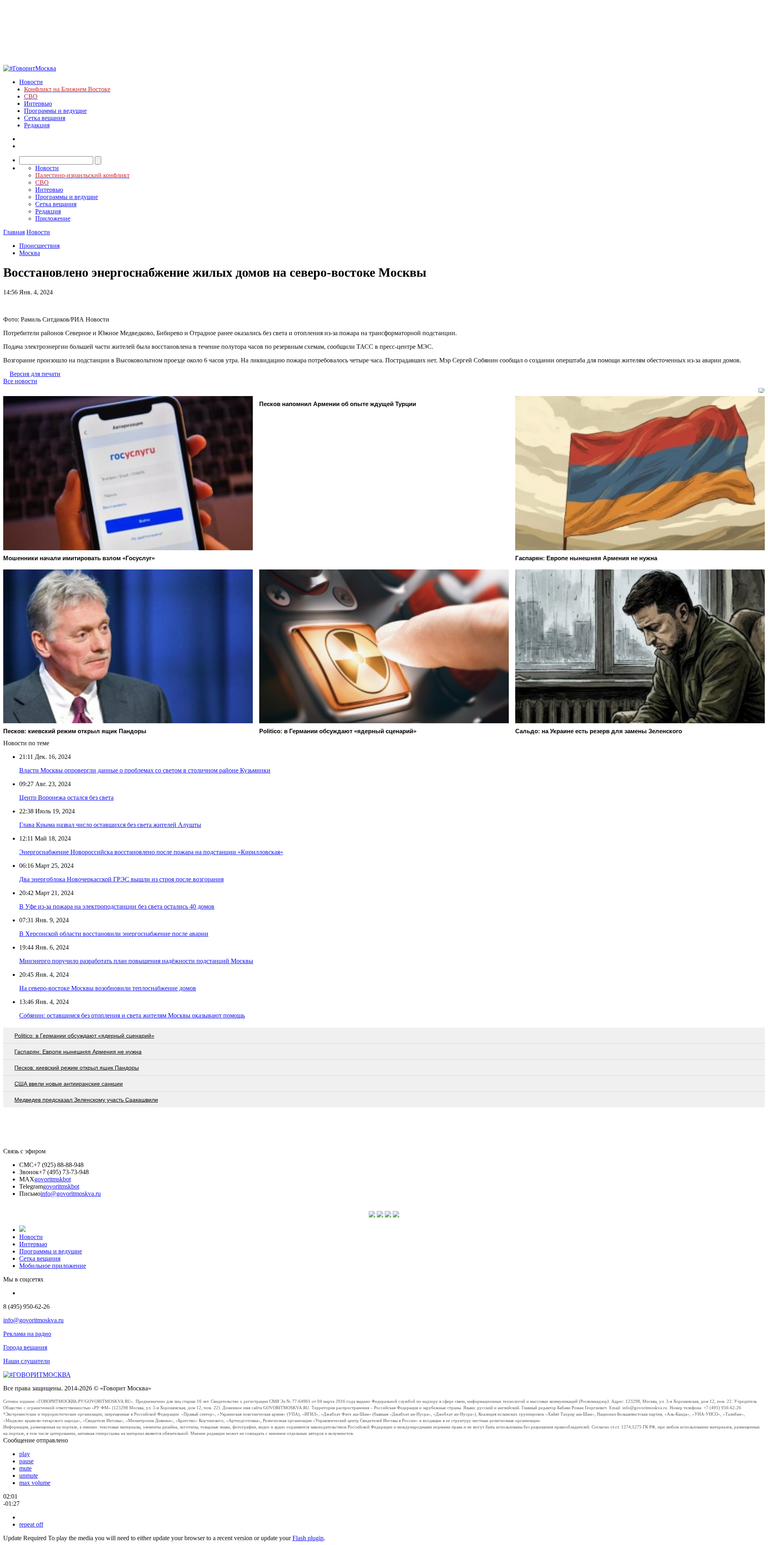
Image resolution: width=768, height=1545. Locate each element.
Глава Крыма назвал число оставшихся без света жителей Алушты (110, 824)
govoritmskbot (52, 1179)
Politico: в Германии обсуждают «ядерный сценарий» (84, 1035)
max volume (34, 1482)
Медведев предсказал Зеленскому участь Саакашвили (86, 1099)
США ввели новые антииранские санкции (68, 1083)
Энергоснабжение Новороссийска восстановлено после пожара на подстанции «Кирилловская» (151, 852)
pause (26, 1461)
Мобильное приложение (52, 1265)
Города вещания (25, 1347)
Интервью (38, 103)
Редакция (37, 125)
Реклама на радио (27, 1333)
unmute (28, 1475)
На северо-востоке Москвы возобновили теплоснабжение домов (107, 988)
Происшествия (39, 245)
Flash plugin (308, 1538)
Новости (31, 81)
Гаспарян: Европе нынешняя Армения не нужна (78, 1051)
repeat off (31, 1524)
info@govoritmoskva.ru (70, 1193)
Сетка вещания (44, 118)
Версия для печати (35, 373)
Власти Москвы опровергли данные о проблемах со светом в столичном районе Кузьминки (144, 770)
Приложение (52, 218)
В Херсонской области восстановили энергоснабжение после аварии (113, 933)
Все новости (20, 381)
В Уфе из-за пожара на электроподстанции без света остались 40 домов (116, 906)
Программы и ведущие (55, 110)
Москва (29, 252)
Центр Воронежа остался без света (66, 797)
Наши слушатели (26, 1361)
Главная (14, 232)
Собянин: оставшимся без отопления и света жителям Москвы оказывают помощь (132, 1015)
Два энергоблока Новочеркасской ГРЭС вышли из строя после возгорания (121, 879)
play (24, 1453)
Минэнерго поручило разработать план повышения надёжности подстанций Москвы (136, 961)
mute (25, 1468)
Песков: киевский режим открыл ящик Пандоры (76, 1067)
